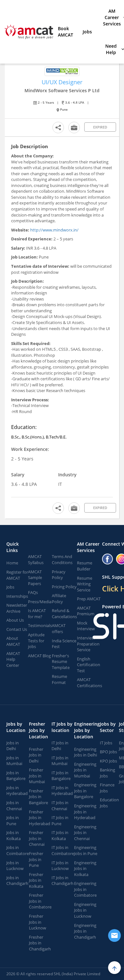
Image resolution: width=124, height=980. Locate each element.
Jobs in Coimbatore (17, 850)
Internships (17, 596)
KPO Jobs (108, 761)
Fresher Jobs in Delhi (36, 755)
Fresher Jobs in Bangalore (38, 796)
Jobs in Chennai (14, 805)
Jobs (87, 32)
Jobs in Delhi (12, 746)
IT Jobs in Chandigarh (62, 881)
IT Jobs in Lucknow (60, 866)
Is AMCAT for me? (37, 613)
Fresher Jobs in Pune (36, 859)
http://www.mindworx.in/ (54, 230)
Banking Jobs (107, 773)
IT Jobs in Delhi (60, 746)
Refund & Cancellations (64, 613)
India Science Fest (64, 644)
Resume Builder (84, 566)
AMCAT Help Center (13, 659)
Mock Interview (86, 626)
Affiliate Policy (59, 598)
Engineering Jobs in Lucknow (85, 910)
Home (12, 563)
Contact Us (16, 629)
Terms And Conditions (62, 559)
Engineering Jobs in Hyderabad (85, 811)
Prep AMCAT (88, 599)
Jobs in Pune (12, 820)
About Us (15, 620)
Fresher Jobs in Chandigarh (40, 943)
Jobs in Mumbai (14, 761)
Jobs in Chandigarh (17, 881)
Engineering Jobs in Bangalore (85, 790)
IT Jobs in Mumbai (60, 761)
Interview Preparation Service (88, 643)
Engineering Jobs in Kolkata (85, 868)
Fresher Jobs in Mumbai (37, 775)
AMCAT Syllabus (36, 559)
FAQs (33, 592)
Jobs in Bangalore (15, 776)
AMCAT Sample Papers (35, 577)
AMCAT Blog (39, 656)
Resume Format (59, 679)
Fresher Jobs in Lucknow (37, 922)
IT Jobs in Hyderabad (62, 791)
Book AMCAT (65, 31)
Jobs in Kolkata (13, 835)
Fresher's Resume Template (61, 661)
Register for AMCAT (17, 575)
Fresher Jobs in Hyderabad (39, 817)
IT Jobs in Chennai (60, 805)
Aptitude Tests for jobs (36, 640)
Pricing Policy (64, 587)
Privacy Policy (58, 575)
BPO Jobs (108, 752)
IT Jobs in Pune (60, 820)
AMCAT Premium (85, 611)
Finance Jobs (107, 788)
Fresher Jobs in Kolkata (36, 880)
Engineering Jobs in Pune (85, 850)
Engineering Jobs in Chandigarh (85, 931)
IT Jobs (106, 743)
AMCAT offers (58, 628)
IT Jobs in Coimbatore (63, 850)
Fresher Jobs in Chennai (37, 838)
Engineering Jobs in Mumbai (85, 770)
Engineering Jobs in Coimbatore (85, 889)
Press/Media (40, 601)
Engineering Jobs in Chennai (85, 832)
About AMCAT (13, 641)
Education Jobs (109, 803)
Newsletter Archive (16, 608)
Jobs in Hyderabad (17, 791)
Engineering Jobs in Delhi (85, 752)
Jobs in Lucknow (15, 866)
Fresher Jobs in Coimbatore (40, 901)
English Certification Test (88, 664)
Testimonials (40, 625)
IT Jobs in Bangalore (61, 776)
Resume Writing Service (84, 584)
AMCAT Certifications (89, 682)
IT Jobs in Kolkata (60, 835)
